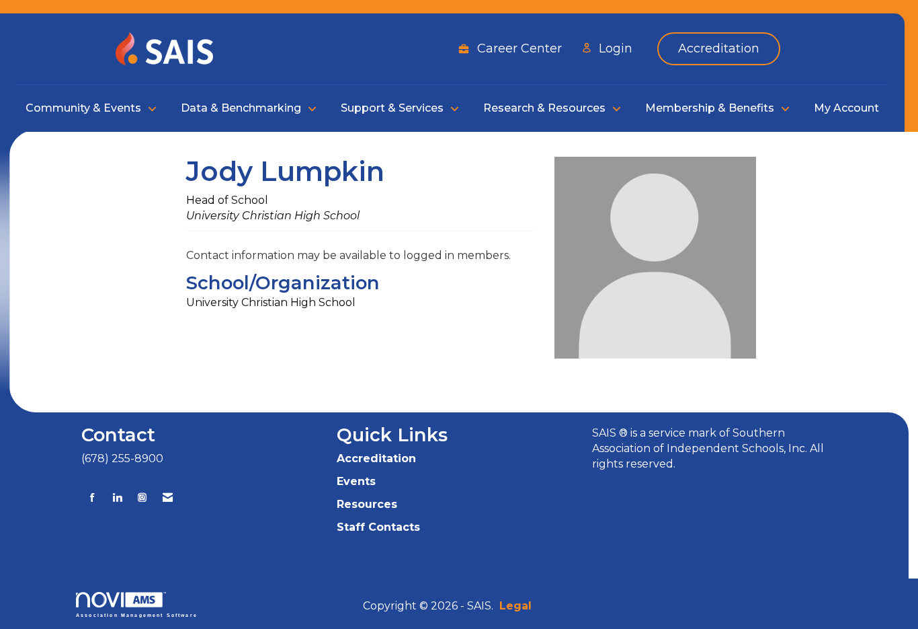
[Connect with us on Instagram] (142, 497)
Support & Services (393, 108)
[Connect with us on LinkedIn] (117, 497)
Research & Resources (545, 108)
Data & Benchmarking (242, 108)
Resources (367, 504)
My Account (846, 108)
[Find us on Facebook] (92, 497)
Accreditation (376, 458)
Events (356, 481)
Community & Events (85, 108)
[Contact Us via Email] (167, 497)
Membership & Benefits (711, 108)
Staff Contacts (378, 527)
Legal (515, 605)
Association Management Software (137, 614)
